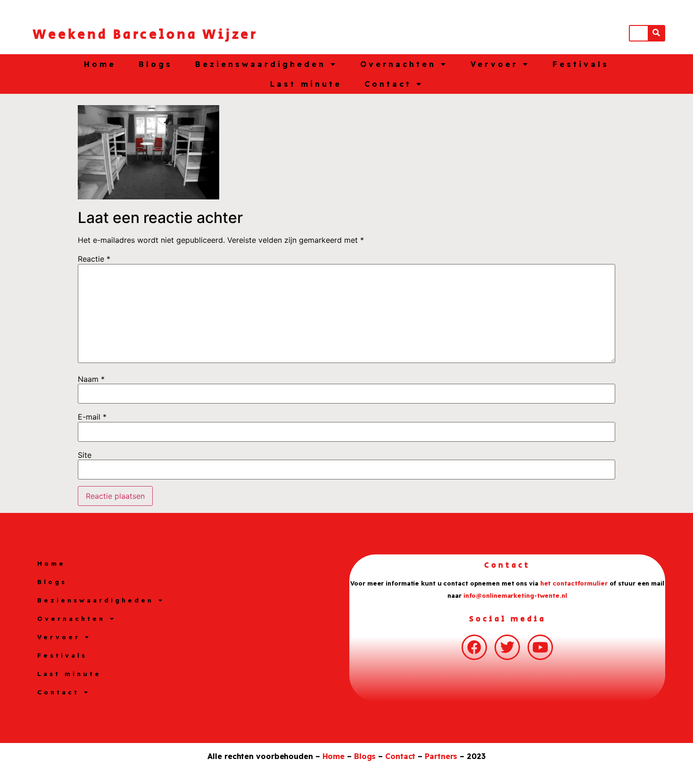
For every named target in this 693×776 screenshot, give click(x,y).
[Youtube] (540, 647)
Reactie (94, 259)
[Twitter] (507, 647)
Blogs (156, 64)
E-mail (92, 417)
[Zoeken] (656, 33)
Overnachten (398, 64)
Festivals (581, 64)
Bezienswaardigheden (260, 64)
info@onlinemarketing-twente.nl (515, 595)
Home (100, 64)
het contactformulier (574, 583)
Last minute (306, 84)
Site (84, 455)
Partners (441, 756)
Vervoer (494, 64)
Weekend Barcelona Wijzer (145, 34)
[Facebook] (474, 647)
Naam (91, 379)
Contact (388, 84)
